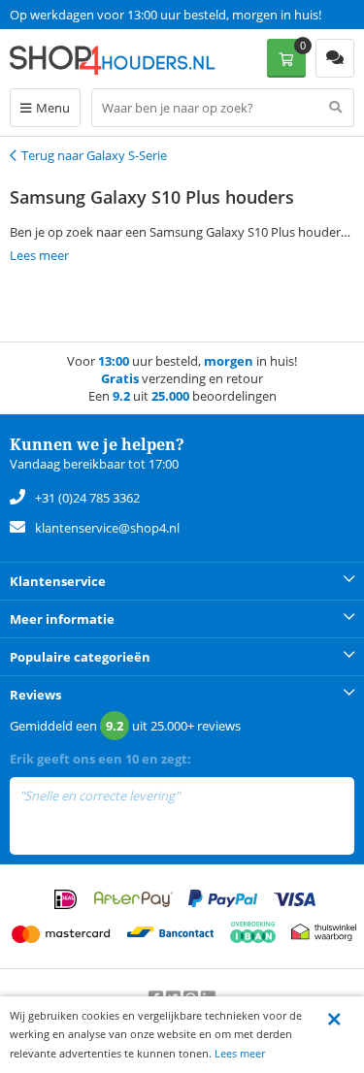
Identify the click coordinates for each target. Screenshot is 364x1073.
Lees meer (240, 1053)
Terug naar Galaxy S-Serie (94, 155)
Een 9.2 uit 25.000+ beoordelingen (106, 14)
